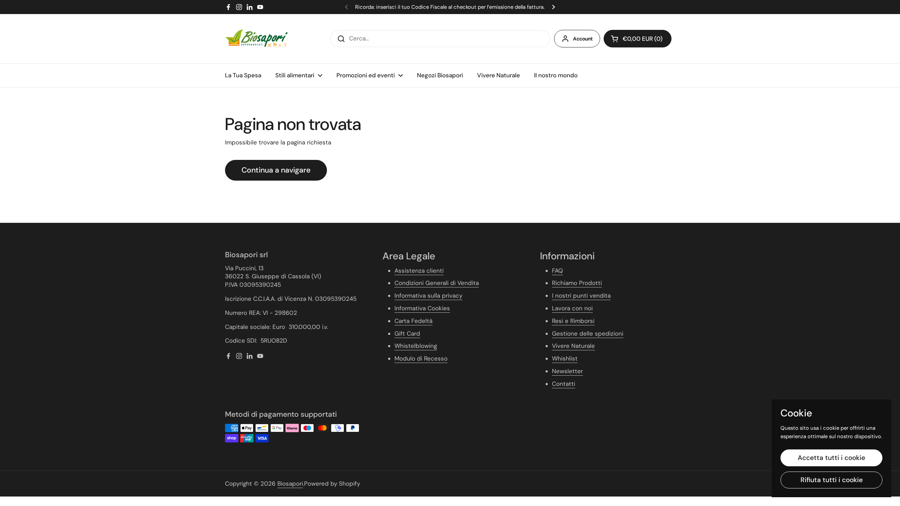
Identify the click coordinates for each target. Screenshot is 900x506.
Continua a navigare (276, 170)
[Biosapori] (256, 38)
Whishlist (565, 358)
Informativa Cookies (422, 308)
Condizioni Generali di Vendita (436, 283)
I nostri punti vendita (581, 295)
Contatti (563, 384)
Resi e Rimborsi (573, 321)
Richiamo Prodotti (577, 283)
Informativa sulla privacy (428, 295)
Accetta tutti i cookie (831, 457)
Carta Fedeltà (413, 321)
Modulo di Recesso (421, 358)
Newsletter (567, 371)
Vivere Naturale (573, 346)
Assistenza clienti (419, 270)
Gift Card (407, 333)
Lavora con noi (572, 308)
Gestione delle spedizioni (587, 333)
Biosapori (290, 483)
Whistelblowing (415, 346)
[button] (637, 38)
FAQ (557, 270)
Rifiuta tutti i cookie (832, 479)
